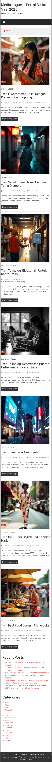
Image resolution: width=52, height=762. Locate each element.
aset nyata (32, 457)
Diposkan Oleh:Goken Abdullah (13, 102)
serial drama (37, 191)
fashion (38, 546)
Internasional (10, 718)
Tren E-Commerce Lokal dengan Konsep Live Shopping (23, 95)
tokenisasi (45, 457)
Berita (7, 703)
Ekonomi (8, 710)
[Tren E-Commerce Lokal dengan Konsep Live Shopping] (25, 61)
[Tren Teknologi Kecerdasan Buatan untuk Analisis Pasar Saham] (25, 331)
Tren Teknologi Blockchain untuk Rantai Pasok (24, 272)
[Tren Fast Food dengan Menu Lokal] (25, 593)
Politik (7, 730)
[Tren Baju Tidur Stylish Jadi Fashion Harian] (25, 504)
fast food (31, 631)
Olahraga (8, 728)
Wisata (7, 740)
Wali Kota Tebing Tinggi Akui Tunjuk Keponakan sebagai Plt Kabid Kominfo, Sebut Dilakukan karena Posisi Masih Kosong (27, 675)
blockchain (6, 282)
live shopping (41, 102)
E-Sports (8, 705)
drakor (31, 191)
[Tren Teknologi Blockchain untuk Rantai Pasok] (25, 238)
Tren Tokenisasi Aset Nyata (20, 452)
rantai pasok (15, 282)
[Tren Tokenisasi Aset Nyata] (25, 420)
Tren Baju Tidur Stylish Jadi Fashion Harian (25, 538)
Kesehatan (9, 723)
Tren (3, 82)
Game (7, 713)
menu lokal (38, 631)
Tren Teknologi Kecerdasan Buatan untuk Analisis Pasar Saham (25, 365)
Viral (6, 738)
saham (31, 372)
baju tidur (32, 546)
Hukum (7, 715)
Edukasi (8, 708)
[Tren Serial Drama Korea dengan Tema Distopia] (25, 150)
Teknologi (8, 733)
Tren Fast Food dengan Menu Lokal (25, 625)
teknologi (22, 282)
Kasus (7, 720)
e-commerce (32, 102)
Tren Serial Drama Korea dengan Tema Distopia (23, 183)
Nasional (8, 725)
